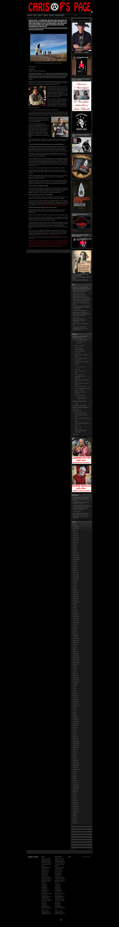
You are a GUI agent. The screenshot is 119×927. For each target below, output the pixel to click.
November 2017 (76, 681)
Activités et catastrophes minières (81, 339)
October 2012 (75, 789)
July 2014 (75, 751)
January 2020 (75, 636)
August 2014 (75, 749)
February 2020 (75, 635)
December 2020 (76, 616)
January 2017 (75, 697)
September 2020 (76, 622)
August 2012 (75, 791)
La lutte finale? (77, 425)
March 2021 (75, 611)
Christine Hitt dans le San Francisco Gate (49, 234)
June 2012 (75, 795)
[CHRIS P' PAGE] (59, 12)
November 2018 (76, 659)
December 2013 (76, 764)
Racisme (76, 426)
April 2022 (75, 589)
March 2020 (75, 633)
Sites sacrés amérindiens (79, 390)
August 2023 (75, 561)
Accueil (29, 15)
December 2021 (76, 596)
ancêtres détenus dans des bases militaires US (40, 240)
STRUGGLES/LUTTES (77, 411)
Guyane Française (78, 359)
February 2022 (75, 592)
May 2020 (75, 629)
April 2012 (75, 799)
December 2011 (76, 806)
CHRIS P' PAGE (33, 857)
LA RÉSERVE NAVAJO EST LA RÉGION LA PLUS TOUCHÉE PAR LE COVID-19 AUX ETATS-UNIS (81, 307)
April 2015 (75, 734)
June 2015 (75, 730)
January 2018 (75, 677)
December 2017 (76, 679)
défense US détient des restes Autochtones (55, 242)
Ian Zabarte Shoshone (42, 245)
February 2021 (75, 612)
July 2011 (75, 815)
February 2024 (75, 552)
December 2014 (76, 741)
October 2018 (75, 660)
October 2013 (75, 767)
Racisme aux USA (39, 28)
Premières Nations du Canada (80, 386)
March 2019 (75, 651)
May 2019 (75, 647)
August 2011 (75, 813)
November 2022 (76, 577)
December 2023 (76, 555)
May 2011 (75, 819)
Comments (33, 251)
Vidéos (45, 15)
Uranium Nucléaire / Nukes (80, 395)
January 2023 (75, 574)
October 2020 (75, 620)
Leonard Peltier (78, 369)
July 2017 (75, 686)
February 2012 (75, 802)
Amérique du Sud (78, 347)
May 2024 (75, 548)
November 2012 (76, 787)
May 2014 (75, 754)
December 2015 (76, 721)
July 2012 (75, 793)
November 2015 (76, 723)
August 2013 (75, 771)
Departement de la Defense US (38, 243)
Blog (35, 15)
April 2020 (75, 631)
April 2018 (75, 671)
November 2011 (76, 808)
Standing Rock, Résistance (81, 366)
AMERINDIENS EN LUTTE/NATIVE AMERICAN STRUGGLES (80, 337)
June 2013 (75, 775)
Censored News (32, 68)
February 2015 (75, 738)
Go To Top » (88, 851)
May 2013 (75, 776)
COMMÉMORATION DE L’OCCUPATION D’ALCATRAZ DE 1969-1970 (81, 503)
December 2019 (76, 638)
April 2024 (75, 550)
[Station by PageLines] (61, 920)
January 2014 (75, 762)
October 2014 (75, 745)
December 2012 (76, 786)
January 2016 (75, 719)
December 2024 (76, 537)
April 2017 (75, 692)
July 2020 (75, 625)
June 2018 (75, 668)
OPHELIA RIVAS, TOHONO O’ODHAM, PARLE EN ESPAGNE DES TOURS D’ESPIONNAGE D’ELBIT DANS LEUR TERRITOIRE (81, 515)
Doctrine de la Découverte (79, 351)
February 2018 (75, 675)
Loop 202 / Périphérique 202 (80, 371)
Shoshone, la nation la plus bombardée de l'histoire (52, 28)
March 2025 (75, 531)
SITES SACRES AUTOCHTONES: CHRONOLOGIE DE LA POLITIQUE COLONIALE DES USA (80, 328)
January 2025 (75, 535)
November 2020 (76, 618)
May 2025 (75, 530)
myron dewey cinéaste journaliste (57, 245)
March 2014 (75, 758)
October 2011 (75, 810)
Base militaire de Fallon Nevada (42, 242)
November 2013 (76, 765)
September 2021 (76, 601)
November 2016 (76, 701)
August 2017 (75, 684)
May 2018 (75, 670)
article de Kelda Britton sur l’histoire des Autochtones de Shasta (53, 205)
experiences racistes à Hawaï (62, 243)
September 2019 (76, 642)
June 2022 (75, 585)
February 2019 (75, 653)
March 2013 (75, 780)
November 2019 (76, 640)
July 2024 (75, 544)
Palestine (76, 403)
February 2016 (75, 718)
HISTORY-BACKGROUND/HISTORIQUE (81, 407)
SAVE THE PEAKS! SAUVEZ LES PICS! (82, 388)
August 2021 (75, 603)
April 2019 (75, 649)
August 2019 (75, 644)
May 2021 (75, 607)
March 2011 (75, 821)
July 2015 (75, 729)
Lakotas (76, 365)
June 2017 (75, 688)
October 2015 (75, 725)
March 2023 (75, 570)
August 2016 (75, 706)
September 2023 (76, 559)
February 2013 (75, 782)
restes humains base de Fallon (49, 246)
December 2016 (76, 699)
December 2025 (76, 526)
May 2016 (75, 712)
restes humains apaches (40, 246)
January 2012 (75, 804)
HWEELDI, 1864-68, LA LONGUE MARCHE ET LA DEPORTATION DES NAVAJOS (81, 300)
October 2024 (75, 541)
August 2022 (75, 581)
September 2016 (76, 705)
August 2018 (75, 664)
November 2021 (76, 598)
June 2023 (75, 565)
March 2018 (75, 673)
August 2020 (75, 624)
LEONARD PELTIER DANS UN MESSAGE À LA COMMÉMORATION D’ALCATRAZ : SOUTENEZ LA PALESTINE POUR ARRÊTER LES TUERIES (81, 507)
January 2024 (75, 554)
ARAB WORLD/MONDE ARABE (79, 401)
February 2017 (75, 695)
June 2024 (75, 546)
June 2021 (75, 605)
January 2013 (75, 784)
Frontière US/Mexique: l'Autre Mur (81, 358)
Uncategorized (75, 434)
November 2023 (76, 557)
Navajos (76, 372)
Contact (51, 15)
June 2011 (75, 817)
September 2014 (76, 747)
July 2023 (75, 563)
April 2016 (75, 714)
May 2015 (75, 732)
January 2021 (75, 614)
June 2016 (75, 710)
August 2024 (75, 542)
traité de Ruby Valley (58, 246)
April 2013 (75, 778)
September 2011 (76, 811)
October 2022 (75, 579)
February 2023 (75, 572)
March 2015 (75, 736)
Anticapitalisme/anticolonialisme (81, 413)
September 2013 (76, 769)
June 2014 (75, 752)
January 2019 (75, 655)
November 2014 (76, 743)
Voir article (74, 230)
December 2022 (76, 576)
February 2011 (75, 822)
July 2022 (75, 583)
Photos (40, 15)
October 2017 (75, 682)
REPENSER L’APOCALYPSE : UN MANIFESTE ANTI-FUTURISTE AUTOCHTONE (79, 320)
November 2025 (76, 528)
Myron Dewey (49, 245)
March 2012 (75, 800)
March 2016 (75, 716)
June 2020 (75, 627)
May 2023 (75, 566)
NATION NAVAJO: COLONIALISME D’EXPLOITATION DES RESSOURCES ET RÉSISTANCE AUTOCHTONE (81, 314)
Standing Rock (36, 29)
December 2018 (76, 657)
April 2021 (75, 609)
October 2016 (75, 703)
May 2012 (75, 797)
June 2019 (75, 646)
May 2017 (75, 690)
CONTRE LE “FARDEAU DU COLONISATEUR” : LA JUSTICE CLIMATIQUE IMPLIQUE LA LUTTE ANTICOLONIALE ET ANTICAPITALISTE (81, 295)
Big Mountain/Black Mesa (79, 349)
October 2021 (75, 600)
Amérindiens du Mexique (79, 345)
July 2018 (75, 666)
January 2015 (75, 740)
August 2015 (75, 727)
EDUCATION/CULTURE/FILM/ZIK (79, 405)
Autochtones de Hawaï (52, 240)
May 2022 (75, 587)
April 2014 (75, 756)
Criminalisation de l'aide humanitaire (81, 423)
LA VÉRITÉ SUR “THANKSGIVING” (80, 310)
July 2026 (75, 524)
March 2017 (75, 694)
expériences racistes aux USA (33, 245)
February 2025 (75, 533)
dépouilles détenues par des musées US (50, 243)
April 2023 (75, 568)
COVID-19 (76, 421)
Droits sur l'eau (77, 352)
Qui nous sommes (60, 15)
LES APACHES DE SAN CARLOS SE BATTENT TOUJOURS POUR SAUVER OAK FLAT (81, 499)
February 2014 (75, 760)
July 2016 (75, 708)
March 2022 (75, 590)
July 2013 (75, 773)
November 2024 (76, 539)
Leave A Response (65, 251)
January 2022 (75, 594)
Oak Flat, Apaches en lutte (80, 374)
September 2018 (76, 662)
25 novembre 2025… (77, 511)
